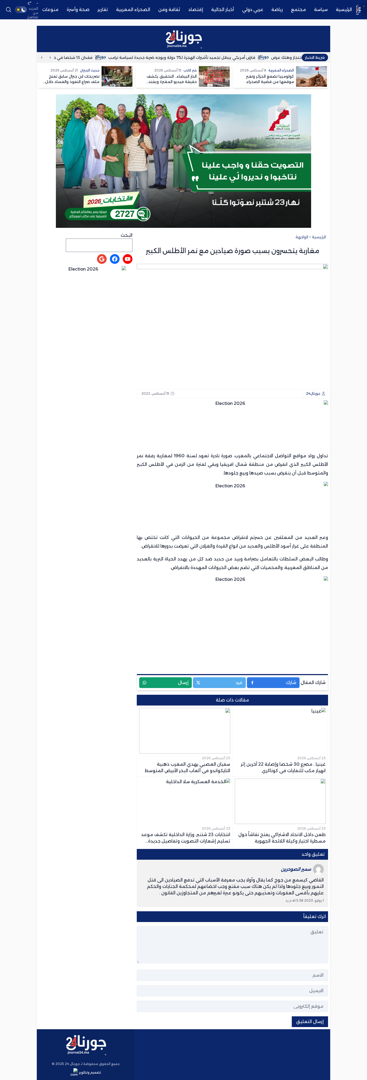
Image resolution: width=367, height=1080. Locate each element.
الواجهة (302, 237)
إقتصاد (195, 9)
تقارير (103, 9)
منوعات (50, 9)
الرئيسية (344, 9)
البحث (126, 235)
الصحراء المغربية (133, 9)
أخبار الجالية (222, 9)
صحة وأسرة (78, 9)
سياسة (321, 9)
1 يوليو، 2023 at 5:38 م (306, 900)
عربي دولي (252, 9)
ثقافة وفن (169, 9)
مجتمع (298, 9)
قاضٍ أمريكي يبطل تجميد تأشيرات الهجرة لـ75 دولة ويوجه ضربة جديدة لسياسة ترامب (201, 57)
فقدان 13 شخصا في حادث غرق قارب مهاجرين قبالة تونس (62, 57)
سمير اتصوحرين (296, 869)
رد (287, 900)
